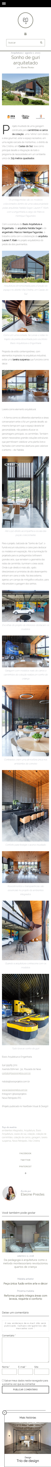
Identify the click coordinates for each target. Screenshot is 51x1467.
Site (36, 1367)
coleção (31, 1134)
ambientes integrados (12, 1130)
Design (28, 1457)
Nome (6, 1367)
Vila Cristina (34, 1140)
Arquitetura (17, 52)
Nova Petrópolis (19, 1140)
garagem (36, 1137)
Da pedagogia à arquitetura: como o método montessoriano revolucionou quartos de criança (25, 1263)
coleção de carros (22, 1137)
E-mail (22, 1367)
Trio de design (28, 1461)
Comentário (9, 1335)
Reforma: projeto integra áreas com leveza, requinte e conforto (25, 1295)
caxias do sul (20, 1134)
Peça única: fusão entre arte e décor (26, 1281)
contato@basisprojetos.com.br (16, 1073)
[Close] (4, 1412)
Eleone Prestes (32, 1194)
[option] (25, 1245)
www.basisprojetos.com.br (14, 1090)
